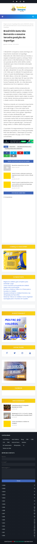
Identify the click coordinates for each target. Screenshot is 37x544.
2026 (18, 485)
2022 (18, 498)
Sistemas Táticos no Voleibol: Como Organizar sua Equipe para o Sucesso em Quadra (18, 298)
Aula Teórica (15, 439)
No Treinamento (7, 445)
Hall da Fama (15, 442)
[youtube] (30, 353)
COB (32, 439)
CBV (27, 439)
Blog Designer (20, 541)
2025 (18, 488)
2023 (18, 495)
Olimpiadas (17, 445)
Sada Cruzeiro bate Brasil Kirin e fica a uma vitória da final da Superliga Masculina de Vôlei (22, 184)
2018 (18, 510)
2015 (18, 520)
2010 (18, 535)
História (24, 442)
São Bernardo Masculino (24, 146)
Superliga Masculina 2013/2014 (20, 24)
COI (4, 442)
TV (23, 445)
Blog (22, 439)
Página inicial (7, 24)
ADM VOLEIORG (8, 44)
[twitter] (17, 1)
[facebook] (13, 1)
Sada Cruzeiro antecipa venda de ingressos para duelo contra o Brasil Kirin (22, 175)
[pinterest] (24, 1)
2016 (18, 517)
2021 (18, 501)
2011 (18, 532)
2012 (18, 529)
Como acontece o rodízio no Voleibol (20, 422)
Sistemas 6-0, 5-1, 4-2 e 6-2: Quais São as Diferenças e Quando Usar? (22, 414)
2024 (18, 491)
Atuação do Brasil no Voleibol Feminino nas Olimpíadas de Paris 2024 (17, 294)
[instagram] (20, 1)
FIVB (8, 442)
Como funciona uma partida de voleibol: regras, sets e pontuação (16, 286)
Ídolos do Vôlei (7, 448)
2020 (18, 504)
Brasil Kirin (12, 146)
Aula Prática (6, 439)
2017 (18, 514)
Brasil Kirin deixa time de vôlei (20, 165)
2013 (18, 526)
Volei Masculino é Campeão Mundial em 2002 (20, 406)
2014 (18, 523)
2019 (18, 507)
